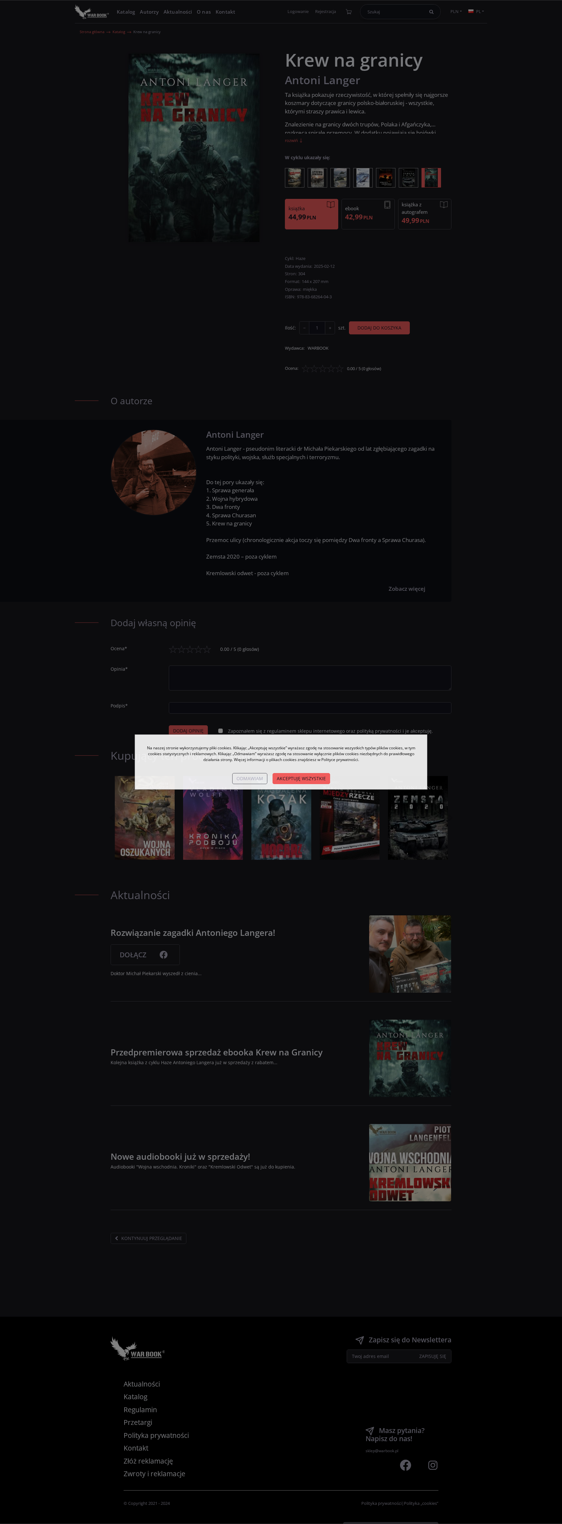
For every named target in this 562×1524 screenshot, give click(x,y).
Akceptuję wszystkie (301, 778)
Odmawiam (249, 778)
